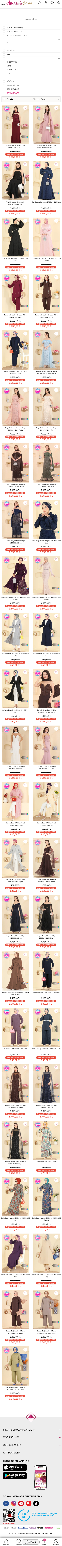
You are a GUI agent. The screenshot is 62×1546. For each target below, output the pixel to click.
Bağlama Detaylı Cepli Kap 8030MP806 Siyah (15, 711)
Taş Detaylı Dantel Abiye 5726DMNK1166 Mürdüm (15, 598)
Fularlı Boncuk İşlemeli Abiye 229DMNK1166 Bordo (15, 147)
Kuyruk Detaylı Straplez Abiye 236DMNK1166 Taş (46, 429)
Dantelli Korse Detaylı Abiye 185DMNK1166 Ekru (15, 768)
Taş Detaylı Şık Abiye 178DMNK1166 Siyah (15, 260)
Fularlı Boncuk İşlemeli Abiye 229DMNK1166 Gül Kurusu (46, 147)
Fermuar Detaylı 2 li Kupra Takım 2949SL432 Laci (15, 372)
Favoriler (19, 1544)
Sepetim (43, 1542)
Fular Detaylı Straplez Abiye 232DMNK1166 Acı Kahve (15, 485)
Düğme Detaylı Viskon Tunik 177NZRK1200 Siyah (15, 880)
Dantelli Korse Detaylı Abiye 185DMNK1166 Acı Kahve (46, 711)
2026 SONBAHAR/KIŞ (15, 27)
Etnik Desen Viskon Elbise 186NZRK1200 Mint (15, 1219)
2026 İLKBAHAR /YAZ (15, 31)
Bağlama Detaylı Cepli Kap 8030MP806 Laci (46, 655)
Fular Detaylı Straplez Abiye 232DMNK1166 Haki (46, 485)
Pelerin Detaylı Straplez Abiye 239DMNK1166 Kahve (15, 1106)
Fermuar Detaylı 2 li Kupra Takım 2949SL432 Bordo (15, 316)
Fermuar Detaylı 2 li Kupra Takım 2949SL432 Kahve (46, 316)
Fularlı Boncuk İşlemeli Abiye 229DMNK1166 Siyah (15, 203)
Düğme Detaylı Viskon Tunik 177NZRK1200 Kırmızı (15, 824)
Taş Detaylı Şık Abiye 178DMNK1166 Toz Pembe (46, 260)
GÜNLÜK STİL (12, 70)
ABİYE (9, 66)
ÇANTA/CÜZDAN (13, 85)
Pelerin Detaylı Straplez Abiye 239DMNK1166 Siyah (15, 1163)
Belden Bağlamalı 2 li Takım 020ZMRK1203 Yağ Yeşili (15, 1388)
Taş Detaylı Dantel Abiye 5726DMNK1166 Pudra (46, 598)
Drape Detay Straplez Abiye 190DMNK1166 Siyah (46, 937)
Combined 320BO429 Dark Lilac (15, 1049)
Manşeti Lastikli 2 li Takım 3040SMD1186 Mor (15, 1276)
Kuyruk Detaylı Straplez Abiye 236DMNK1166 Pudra (15, 429)
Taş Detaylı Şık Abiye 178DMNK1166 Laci (46, 202)
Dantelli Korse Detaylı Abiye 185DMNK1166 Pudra (46, 768)
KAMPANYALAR (13, 93)
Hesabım (56, 1544)
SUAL (9, 74)
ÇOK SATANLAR (13, 89)
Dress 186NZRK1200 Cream (46, 1161)
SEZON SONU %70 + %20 (16, 35)
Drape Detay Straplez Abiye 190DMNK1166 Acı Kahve (46, 880)
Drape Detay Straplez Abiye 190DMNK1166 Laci (15, 937)
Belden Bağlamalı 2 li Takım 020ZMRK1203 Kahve (15, 1332)
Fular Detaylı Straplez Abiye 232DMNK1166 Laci (15, 542)
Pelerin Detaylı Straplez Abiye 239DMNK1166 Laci (46, 1106)
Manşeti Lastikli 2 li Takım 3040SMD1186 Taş (46, 1276)
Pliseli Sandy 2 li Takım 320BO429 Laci (46, 992)
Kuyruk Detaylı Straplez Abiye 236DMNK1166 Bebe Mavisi (46, 372)
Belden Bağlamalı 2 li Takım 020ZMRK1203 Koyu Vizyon (46, 1332)
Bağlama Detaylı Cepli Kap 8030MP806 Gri (15, 655)
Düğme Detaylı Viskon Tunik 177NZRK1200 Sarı (46, 824)
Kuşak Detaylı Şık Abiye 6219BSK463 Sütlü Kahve (15, 993)
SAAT (9, 54)
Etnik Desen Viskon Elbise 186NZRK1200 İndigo (46, 1219)
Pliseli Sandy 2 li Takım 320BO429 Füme (46, 1049)
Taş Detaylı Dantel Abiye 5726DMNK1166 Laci (46, 542)
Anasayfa (6, 1544)
